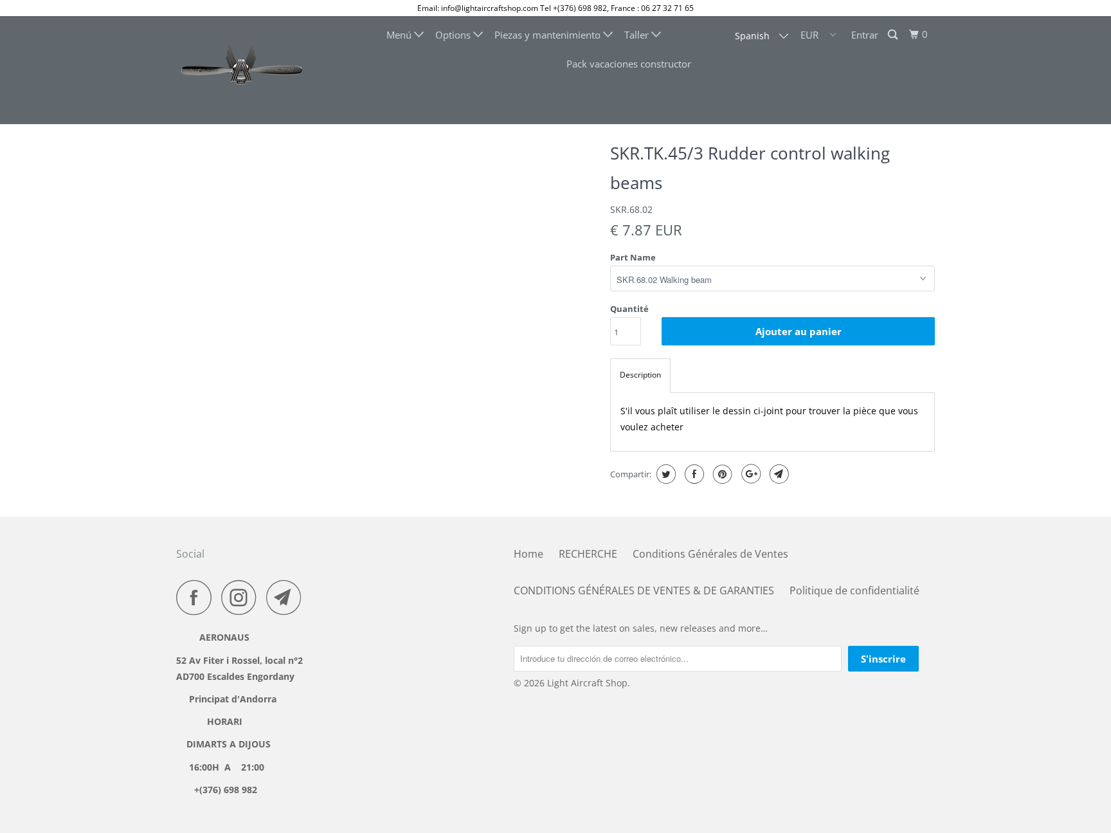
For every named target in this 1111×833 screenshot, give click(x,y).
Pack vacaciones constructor (628, 63)
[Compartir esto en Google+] (749, 474)
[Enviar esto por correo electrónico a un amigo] (777, 474)
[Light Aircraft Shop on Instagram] (242, 597)
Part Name (633, 257)
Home (528, 554)
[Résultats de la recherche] (893, 34)
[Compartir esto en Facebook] (693, 474)
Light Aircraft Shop (587, 683)
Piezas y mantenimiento (548, 34)
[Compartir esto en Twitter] (664, 474)
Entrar (864, 34)
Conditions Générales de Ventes (710, 554)
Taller (637, 34)
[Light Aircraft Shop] (242, 70)
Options (454, 34)
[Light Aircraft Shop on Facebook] (197, 597)
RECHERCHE (588, 554)
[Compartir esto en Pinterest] (721, 474)
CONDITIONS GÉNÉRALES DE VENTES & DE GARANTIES (644, 590)
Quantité (629, 309)
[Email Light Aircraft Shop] (287, 597)
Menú (400, 34)
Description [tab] (640, 374)
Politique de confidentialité (854, 590)
